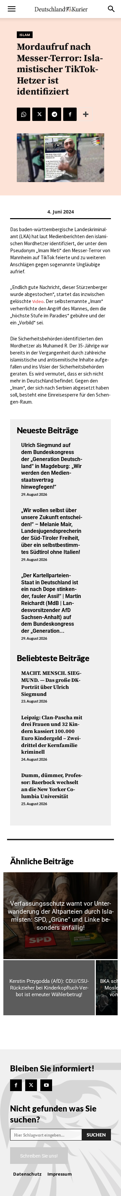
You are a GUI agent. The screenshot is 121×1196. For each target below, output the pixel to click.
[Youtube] (46, 1085)
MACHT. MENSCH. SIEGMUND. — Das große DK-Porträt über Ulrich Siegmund (51, 683)
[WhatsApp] (23, 114)
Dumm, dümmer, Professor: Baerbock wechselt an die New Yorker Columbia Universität (51, 785)
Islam (24, 34)
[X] (39, 114)
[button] (11, 9)
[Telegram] (54, 114)
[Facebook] (70, 114)
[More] (86, 114)
